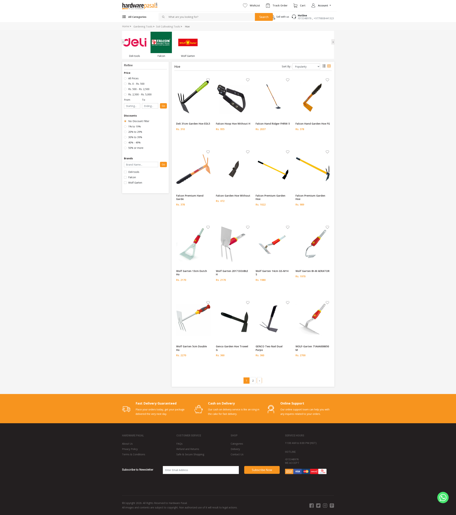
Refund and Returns (187, 449)
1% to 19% (134, 126)
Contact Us (237, 454)
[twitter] (318, 505)
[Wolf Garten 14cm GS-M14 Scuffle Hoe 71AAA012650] (273, 244)
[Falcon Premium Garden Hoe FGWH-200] (273, 168)
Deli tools (133, 172)
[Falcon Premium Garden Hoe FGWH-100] (313, 168)
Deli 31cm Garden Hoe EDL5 (193, 123)
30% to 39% (135, 137)
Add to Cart (193, 140)
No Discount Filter (138, 121)
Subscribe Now (262, 470)
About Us (127, 443)
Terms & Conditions (133, 454)
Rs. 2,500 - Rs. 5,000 (140, 94)
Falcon (132, 177)
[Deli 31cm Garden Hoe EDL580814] (193, 96)
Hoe (187, 26)
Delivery (235, 449)
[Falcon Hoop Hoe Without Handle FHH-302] (233, 96)
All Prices (133, 78)
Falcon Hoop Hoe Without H (233, 123)
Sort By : (287, 66)
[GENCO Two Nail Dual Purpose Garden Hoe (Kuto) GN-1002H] (273, 319)
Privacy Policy (130, 449)
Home (125, 26)
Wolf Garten (135, 182)
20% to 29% (135, 131)
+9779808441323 (324, 18)
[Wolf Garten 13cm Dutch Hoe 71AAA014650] (193, 244)
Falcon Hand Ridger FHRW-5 (273, 123)
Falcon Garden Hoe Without (233, 195)
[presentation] (123, 42)
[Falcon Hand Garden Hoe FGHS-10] (313, 96)
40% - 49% (134, 142)
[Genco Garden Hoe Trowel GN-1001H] (233, 319)
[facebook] (311, 505)
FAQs (179, 443)
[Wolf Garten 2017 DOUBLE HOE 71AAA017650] (233, 244)
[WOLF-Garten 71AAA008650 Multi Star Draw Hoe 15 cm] (313, 319)
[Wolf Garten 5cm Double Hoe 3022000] (193, 319)
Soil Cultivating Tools (168, 26)
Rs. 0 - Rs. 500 (136, 83)
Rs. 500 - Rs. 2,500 (138, 89)
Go (163, 105)
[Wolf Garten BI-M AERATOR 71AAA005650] (313, 244)
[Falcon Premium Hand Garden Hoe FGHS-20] (193, 168)
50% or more (135, 148)
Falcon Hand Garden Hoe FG (313, 123)
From (127, 99)
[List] (324, 66)
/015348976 (305, 18)
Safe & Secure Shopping (190, 454)
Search (263, 17)
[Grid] (329, 66)
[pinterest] (332, 505)
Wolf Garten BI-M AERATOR (313, 271)
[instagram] (325, 505)
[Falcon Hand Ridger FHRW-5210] (273, 96)
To (143, 99)
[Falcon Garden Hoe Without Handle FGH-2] (233, 168)
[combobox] (210, 17)
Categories (237, 443)
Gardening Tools (142, 26)
